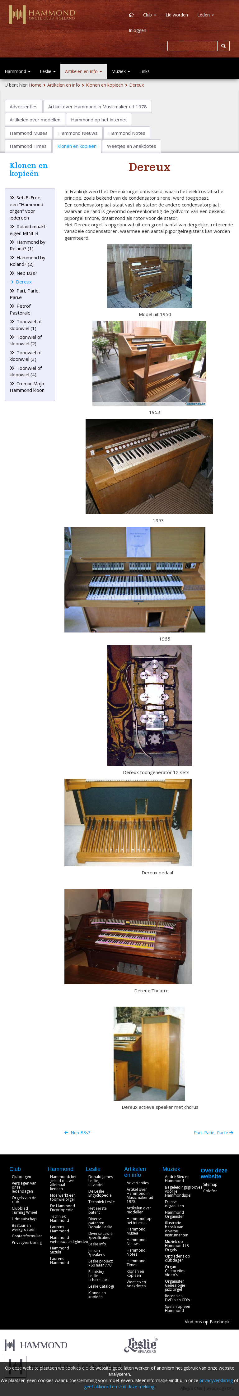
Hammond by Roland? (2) (27, 260)
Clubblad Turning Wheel (24, 1210)
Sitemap (210, 1184)
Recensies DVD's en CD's (177, 1298)
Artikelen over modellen (139, 1210)
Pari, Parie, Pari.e (211, 1132)
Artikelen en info (82, 71)
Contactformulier (27, 1236)
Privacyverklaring (27, 1242)
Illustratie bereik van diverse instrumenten (176, 1229)
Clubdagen (21, 1176)
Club (148, 15)
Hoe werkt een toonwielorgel (63, 1197)
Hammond (16, 71)
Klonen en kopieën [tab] (76, 146)
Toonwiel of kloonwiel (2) (26, 340)
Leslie (46, 71)
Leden (204, 15)
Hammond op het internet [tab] (99, 119)
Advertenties (138, 1182)
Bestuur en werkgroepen (23, 1227)
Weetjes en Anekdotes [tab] (131, 146)
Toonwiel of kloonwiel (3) (26, 355)
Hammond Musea (136, 1231)
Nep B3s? (26, 273)
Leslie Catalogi (101, 1286)
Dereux (136, 85)
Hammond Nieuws (136, 1241)
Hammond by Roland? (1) (27, 245)
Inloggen (137, 30)
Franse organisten (174, 1203)
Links (144, 71)
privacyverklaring (216, 1380)
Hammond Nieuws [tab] (78, 133)
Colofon (210, 1191)
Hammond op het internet (139, 1220)
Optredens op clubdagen (177, 1258)
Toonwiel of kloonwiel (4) (26, 371)
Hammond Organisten (175, 1214)
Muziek (119, 71)
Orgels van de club (24, 1199)
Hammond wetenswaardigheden (69, 1239)
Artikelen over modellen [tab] (35, 119)
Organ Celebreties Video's (175, 1270)
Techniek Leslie (101, 1201)
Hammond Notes (136, 1252)
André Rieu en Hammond (177, 1178)
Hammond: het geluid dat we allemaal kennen (63, 1182)
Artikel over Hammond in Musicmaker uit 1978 (140, 1195)
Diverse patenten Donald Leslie (100, 1223)
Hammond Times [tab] (28, 146)
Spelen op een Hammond (177, 1308)
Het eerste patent (97, 1210)
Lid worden (177, 15)
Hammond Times (136, 1262)
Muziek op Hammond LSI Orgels (177, 1245)
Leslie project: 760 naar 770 (100, 1263)
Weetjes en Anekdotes (136, 1284)
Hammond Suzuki (59, 1250)
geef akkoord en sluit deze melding (119, 1386)
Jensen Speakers (96, 1252)
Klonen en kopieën (104, 85)
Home (35, 85)
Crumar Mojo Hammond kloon (27, 386)
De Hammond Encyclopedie (62, 1207)
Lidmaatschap (24, 1219)
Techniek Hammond (59, 1218)
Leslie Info (97, 1244)
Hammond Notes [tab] (126, 133)
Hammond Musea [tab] (29, 133)
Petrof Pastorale (20, 309)
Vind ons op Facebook (207, 1322)
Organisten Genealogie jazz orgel (175, 1285)
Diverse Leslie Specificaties (100, 1235)
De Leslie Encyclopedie (100, 1193)
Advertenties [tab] (24, 106)
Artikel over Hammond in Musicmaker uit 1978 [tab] (97, 106)
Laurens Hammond (59, 1229)
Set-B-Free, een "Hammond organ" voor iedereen (26, 207)
